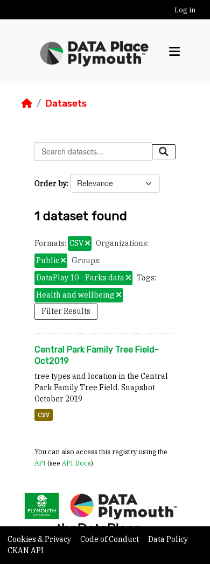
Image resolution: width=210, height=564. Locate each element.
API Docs (76, 463)
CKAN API (26, 550)
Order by (50, 183)
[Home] (27, 103)
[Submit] (164, 151)
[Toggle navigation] (174, 51)
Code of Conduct (110, 539)
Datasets (66, 103)
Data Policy (168, 539)
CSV (44, 415)
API (40, 463)
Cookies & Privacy (40, 539)
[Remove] (87, 244)
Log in (184, 10)
